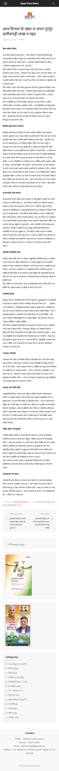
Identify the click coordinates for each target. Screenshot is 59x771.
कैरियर (10, 668)
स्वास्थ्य (11, 717)
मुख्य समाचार (24, 502)
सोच (9, 713)
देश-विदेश (12, 686)
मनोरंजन (11, 695)
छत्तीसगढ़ (16, 502)
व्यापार (10, 708)
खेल (9, 672)
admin (22, 39)
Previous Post (18, 520)
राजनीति (11, 704)
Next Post (41, 520)
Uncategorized (15, 663)
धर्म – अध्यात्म (13, 690)
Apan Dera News (29, 3)
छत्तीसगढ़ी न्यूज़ (13, 681)
